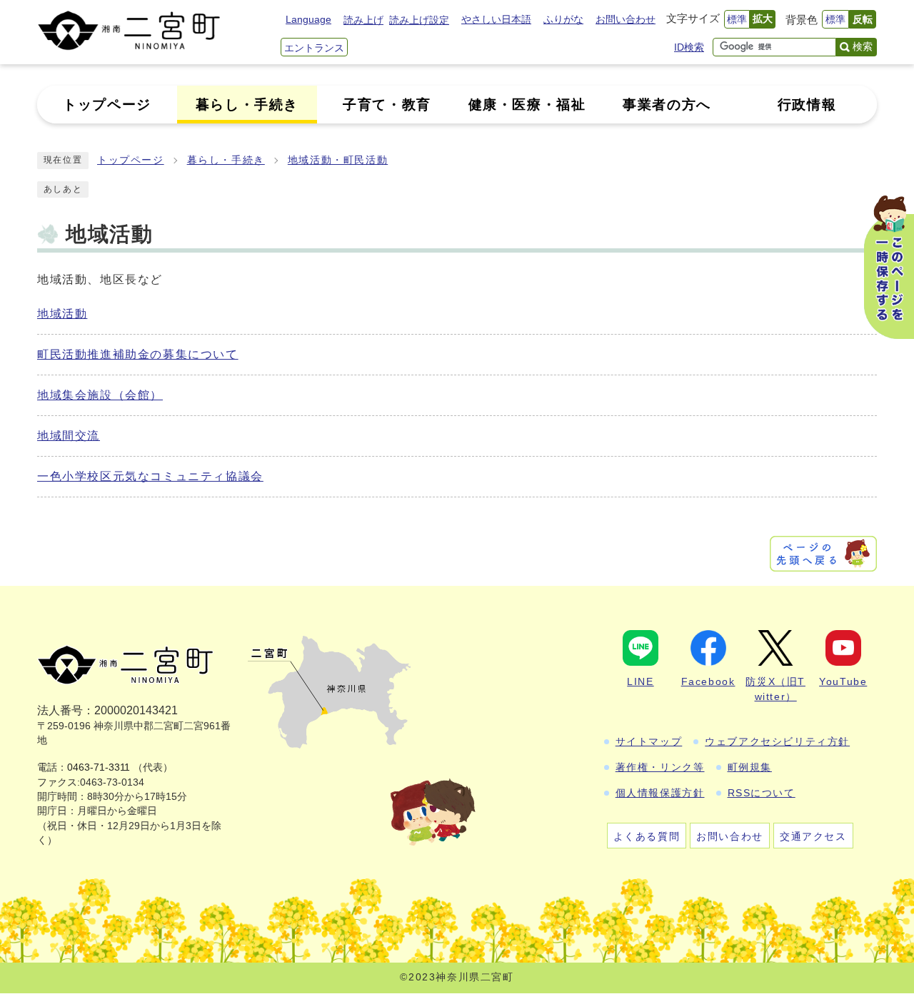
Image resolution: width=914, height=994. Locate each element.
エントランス (314, 48)
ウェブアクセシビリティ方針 (777, 741)
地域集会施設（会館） (100, 395)
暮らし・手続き (226, 160)
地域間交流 (68, 436)
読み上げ (363, 20)
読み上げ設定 (419, 20)
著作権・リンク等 (660, 767)
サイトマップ (649, 741)
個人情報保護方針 (660, 792)
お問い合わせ (626, 19)
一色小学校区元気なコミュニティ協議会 (150, 476)
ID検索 (689, 47)
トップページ (130, 160)
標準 (737, 19)
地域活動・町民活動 (338, 160)
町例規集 (750, 767)
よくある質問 (647, 836)
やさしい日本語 (496, 19)
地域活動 (62, 314)
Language (308, 19)
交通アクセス (813, 836)
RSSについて (761, 792)
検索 (863, 46)
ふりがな (563, 19)
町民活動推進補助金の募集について (137, 354)
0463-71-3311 (98, 767)
